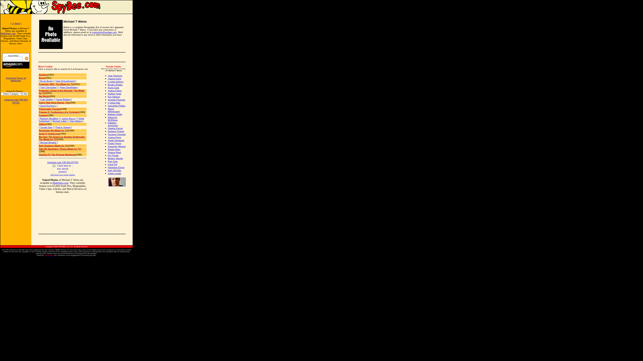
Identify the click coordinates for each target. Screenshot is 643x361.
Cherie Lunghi (114, 173)
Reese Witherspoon (114, 110)
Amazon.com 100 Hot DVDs (16, 101)
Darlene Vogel (114, 94)
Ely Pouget (113, 155)
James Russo (68, 118)
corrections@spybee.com (104, 32)
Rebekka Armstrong (113, 124)
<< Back (16, 23)
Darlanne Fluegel (116, 131)
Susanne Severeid (117, 134)
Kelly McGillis (114, 170)
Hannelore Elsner (116, 167)
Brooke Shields (115, 85)
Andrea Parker (115, 91)
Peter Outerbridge (68, 87)
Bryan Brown (46, 81)
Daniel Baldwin (63, 99)
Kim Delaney (114, 97)
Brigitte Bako (114, 149)
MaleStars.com (8, 33)
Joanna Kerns (114, 137)
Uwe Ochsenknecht (65, 81)
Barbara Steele (115, 114)
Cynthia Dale (114, 103)
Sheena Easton (115, 128)
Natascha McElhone (113, 118)
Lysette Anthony (116, 82)
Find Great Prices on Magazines (16, 79)
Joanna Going (114, 79)
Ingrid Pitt (112, 164)
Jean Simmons (115, 76)
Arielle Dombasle (116, 140)
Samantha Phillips (116, 106)
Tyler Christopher (48, 87)
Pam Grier (113, 161)
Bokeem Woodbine (49, 118)
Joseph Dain (46, 127)
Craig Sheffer (46, 99)
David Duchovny (48, 106)
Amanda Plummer (116, 100)
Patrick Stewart (63, 127)
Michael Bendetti (48, 142)
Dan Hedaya (76, 121)
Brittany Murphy (115, 158)
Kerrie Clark (113, 88)
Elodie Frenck (114, 143)
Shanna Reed (114, 152)
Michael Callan (60, 121)
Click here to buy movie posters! (62, 175)
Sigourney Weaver (117, 146)
